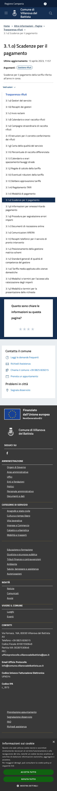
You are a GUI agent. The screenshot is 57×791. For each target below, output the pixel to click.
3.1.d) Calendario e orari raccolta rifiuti (25, 119)
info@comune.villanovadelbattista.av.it (23, 665)
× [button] (53, 742)
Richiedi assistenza (17, 726)
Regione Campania (14, 3)
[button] (28, 786)
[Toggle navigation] (6, 13)
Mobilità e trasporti (17, 535)
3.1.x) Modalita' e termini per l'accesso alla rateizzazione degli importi (27, 280)
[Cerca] (50, 13)
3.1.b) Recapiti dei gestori (18, 107)
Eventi (10, 616)
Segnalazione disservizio (19, 717)
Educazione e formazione (20, 549)
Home (7, 26)
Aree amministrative (17, 472)
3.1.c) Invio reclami (15, 113)
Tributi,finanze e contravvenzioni (24, 559)
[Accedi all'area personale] (45, 3)
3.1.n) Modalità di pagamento (20, 193)
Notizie (10, 588)
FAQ (9, 721)
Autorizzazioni (14, 574)
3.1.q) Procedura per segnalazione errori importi (26, 218)
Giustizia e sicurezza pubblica (22, 554)
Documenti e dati (16, 496)
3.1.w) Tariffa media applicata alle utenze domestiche (27, 270)
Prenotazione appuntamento (21, 712)
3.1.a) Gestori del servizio (18, 100)
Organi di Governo (16, 467)
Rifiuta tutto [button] (28, 779)
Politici (10, 486)
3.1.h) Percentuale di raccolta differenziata (27, 152)
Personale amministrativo (20, 491)
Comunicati (13, 593)
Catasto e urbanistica (18, 530)
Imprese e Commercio (18, 525)
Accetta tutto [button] (28, 772)
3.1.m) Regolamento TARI (18, 187)
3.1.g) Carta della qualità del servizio (24, 146)
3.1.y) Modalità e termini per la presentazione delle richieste (21, 290)
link (12, 765)
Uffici (9, 477)
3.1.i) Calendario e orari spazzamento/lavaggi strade (20, 160)
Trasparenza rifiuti (13, 29)
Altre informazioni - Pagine (28, 26)
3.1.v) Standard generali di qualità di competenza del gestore (24, 260)
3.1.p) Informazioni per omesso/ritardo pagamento (25, 208)
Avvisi (10, 598)
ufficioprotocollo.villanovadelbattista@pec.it (25, 655)
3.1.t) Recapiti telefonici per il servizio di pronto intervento (26, 240)
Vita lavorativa (14, 520)
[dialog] (28, 765)
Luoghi (10, 611)
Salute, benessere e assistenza (23, 569)
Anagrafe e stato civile (18, 511)
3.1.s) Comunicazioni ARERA (20, 232)
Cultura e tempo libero (18, 515)
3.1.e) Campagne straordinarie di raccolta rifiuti (27, 127)
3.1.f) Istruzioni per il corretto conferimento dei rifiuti (28, 137)
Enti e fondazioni (15, 481)
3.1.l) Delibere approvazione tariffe (23, 181)
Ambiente (12, 564)
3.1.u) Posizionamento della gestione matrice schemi (24, 250)
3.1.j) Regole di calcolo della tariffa (23, 168)
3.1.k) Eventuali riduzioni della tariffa (25, 174)
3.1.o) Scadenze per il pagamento (22, 200)
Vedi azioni (8, 87)
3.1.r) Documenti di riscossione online (25, 226)
